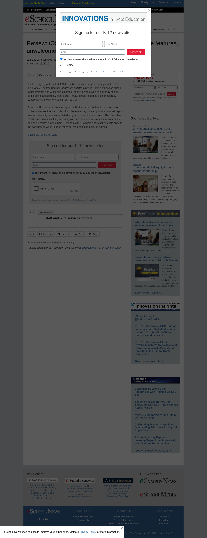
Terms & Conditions (103, 72)
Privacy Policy (119, 72)
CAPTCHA (66, 64)
